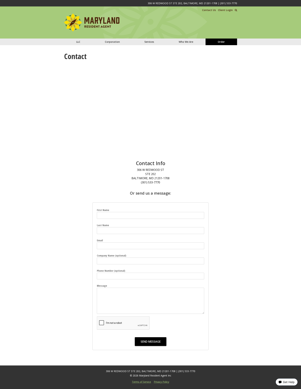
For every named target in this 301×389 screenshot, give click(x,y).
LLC (78, 41)
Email (100, 240)
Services (149, 41)
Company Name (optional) (111, 255)
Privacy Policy (161, 381)
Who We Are (186, 41)
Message (102, 285)
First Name (103, 210)
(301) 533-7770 (228, 3)
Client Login (225, 10)
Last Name (103, 225)
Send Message (151, 341)
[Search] (236, 10)
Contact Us (209, 10)
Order (221, 41)
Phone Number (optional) (111, 270)
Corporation (112, 41)
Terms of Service (141, 381)
